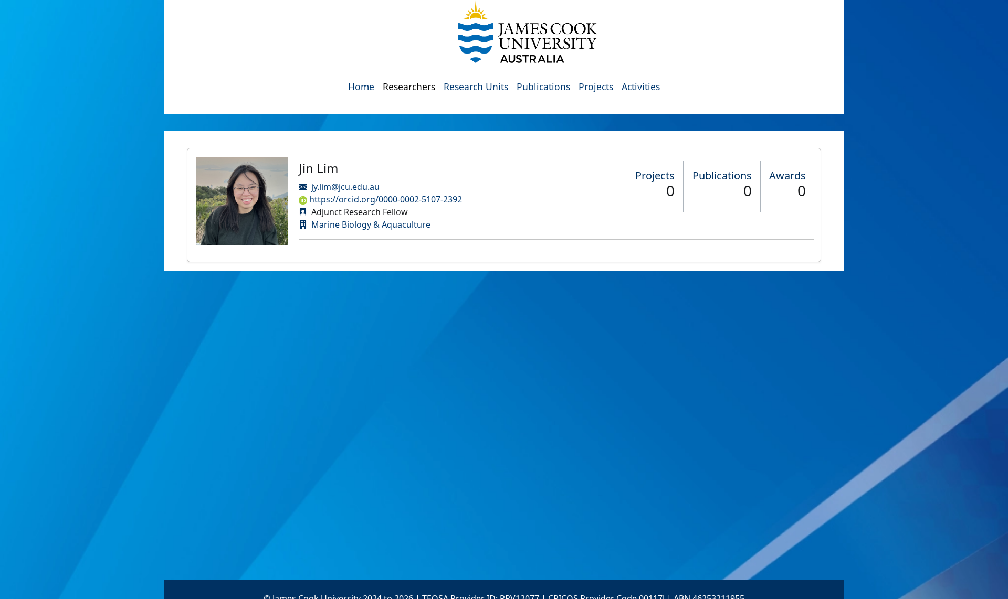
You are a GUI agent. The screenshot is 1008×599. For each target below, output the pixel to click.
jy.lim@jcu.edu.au (345, 186)
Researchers (409, 86)
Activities (641, 86)
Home (361, 86)
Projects (596, 86)
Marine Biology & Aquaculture (370, 224)
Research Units (476, 86)
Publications (543, 86)
